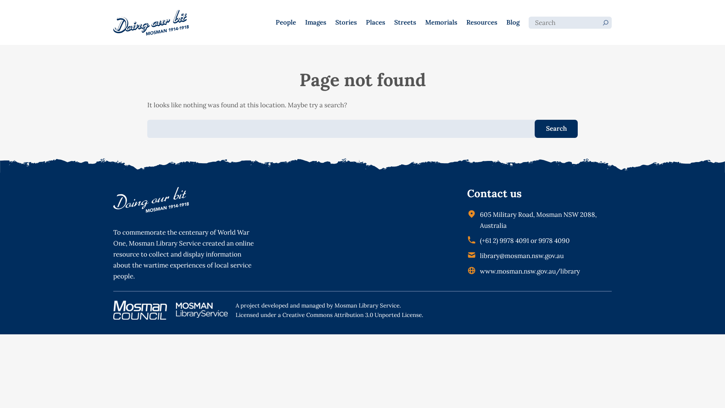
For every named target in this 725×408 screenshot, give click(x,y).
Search (556, 128)
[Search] (605, 22)
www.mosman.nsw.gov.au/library (530, 271)
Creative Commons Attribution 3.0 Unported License (352, 314)
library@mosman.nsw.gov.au (522, 256)
